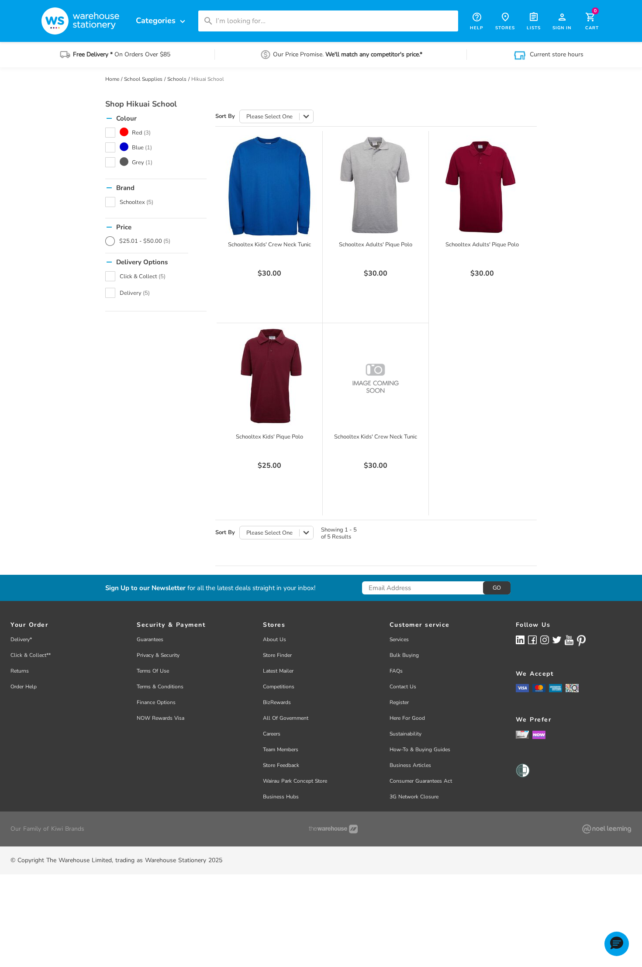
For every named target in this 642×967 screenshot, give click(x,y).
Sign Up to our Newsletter (145, 588)
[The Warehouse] (333, 829)
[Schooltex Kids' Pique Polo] (269, 378)
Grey (142, 162)
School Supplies (143, 79)
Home (112, 79)
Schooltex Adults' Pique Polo (375, 245)
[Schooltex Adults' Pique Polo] (375, 186)
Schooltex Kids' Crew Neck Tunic (269, 245)
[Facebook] (532, 639)
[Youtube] (569, 640)
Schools (176, 79)
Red (141, 133)
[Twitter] (556, 639)
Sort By (225, 116)
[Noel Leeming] (607, 829)
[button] (616, 944)
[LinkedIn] (520, 639)
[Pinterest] (581, 640)
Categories (161, 20)
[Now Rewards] (538, 734)
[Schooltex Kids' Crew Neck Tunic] (269, 186)
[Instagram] (544, 639)
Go (497, 588)
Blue (142, 148)
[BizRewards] (522, 734)
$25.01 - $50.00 (144, 241)
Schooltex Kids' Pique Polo (269, 437)
